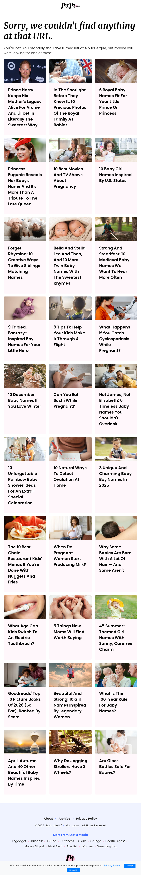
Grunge (95, 841)
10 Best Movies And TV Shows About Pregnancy (68, 178)
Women (87, 846)
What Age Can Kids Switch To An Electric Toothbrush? (23, 635)
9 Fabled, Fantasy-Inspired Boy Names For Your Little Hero (24, 339)
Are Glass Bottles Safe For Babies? (115, 767)
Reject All (73, 870)
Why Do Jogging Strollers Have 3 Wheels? (70, 767)
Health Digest (115, 841)
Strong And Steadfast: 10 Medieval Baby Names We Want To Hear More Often (114, 262)
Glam (82, 841)
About (48, 818)
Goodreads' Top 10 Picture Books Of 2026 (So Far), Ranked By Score (24, 705)
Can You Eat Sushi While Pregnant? (66, 400)
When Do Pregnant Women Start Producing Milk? (70, 556)
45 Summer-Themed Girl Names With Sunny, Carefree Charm (116, 637)
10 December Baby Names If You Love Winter (24, 400)
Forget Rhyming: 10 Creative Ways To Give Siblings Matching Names (24, 262)
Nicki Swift (55, 846)
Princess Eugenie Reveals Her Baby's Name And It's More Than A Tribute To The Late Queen (25, 186)
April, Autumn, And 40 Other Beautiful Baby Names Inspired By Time (24, 772)
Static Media (53, 825)
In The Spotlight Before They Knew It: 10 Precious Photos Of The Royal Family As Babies (70, 107)
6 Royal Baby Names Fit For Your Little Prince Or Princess (113, 101)
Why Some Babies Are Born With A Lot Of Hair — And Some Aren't (115, 558)
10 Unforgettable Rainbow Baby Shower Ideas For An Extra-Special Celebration (22, 485)
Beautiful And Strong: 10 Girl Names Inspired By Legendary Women (70, 705)
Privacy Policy (86, 818)
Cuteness (67, 841)
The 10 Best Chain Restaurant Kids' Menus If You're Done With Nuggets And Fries (25, 564)
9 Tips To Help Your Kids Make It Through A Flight (69, 336)
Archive (64, 818)
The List (72, 846)
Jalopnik (36, 841)
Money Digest (34, 846)
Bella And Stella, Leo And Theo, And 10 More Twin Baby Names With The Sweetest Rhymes (70, 265)
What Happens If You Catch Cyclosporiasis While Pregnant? (114, 339)
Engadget (19, 841)
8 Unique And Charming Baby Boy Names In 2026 (115, 476)
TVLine (51, 841)
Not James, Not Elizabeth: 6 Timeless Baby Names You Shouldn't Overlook (115, 409)
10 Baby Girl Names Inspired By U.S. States (115, 175)
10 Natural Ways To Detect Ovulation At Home (70, 476)
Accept (130, 866)
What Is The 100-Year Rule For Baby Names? (113, 702)
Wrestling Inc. (107, 846)
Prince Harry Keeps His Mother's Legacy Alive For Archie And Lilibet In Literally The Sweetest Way (24, 107)
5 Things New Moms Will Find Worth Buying (69, 632)
